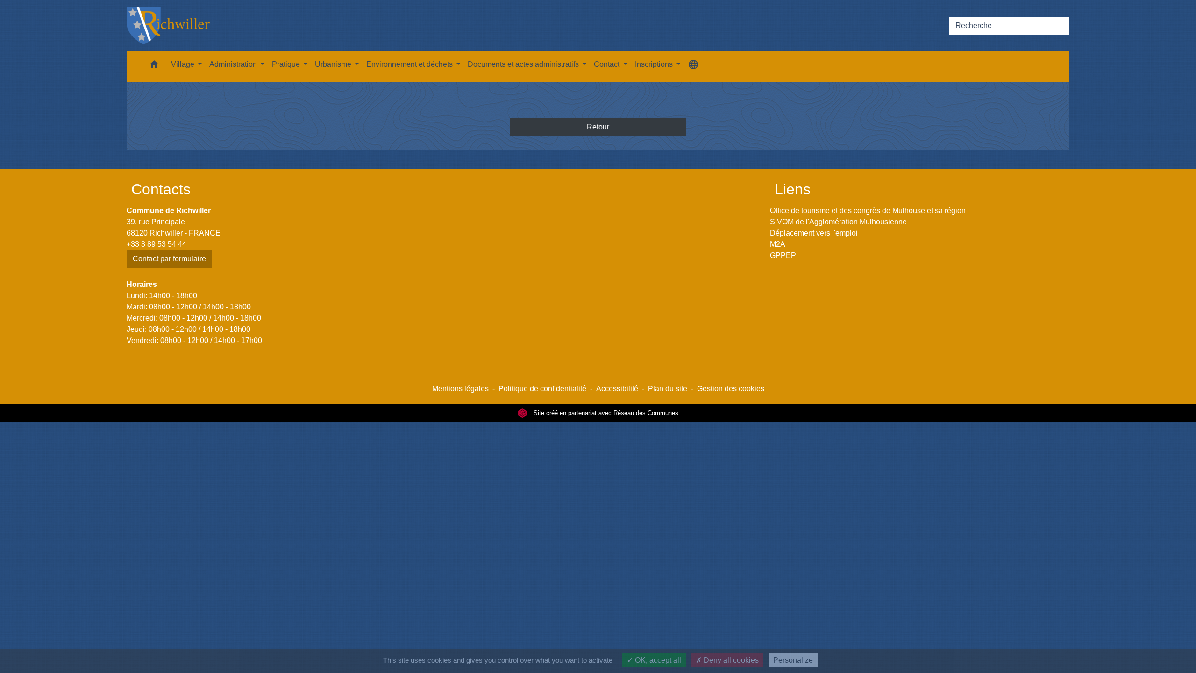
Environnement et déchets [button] (410, 64)
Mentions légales (460, 389)
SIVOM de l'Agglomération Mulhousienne (838, 222)
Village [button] (183, 64)
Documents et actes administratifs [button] (524, 64)
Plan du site (667, 389)
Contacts (161, 189)
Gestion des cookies (730, 389)
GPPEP (783, 255)
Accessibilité (617, 389)
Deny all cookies (730, 660)
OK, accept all (657, 660)
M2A (777, 244)
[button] (154, 66)
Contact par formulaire (169, 259)
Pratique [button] (287, 64)
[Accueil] (168, 26)
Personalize (793, 660)
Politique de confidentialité (542, 389)
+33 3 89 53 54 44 (156, 244)
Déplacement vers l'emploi (814, 233)
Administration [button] (234, 64)
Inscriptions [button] (655, 64)
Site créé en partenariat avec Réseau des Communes (605, 412)
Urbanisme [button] (334, 64)
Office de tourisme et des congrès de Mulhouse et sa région (868, 211)
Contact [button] (607, 64)
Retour (598, 127)
